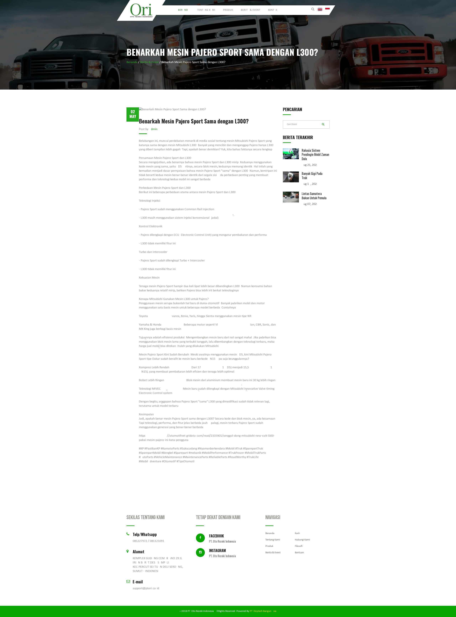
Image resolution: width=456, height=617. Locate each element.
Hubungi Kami (302, 539)
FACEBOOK (222, 537)
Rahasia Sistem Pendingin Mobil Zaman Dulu (315, 154)
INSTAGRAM (222, 552)
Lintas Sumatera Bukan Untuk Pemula (314, 195)
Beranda (184, 10)
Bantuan (299, 552)
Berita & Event (250, 10)
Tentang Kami (206, 10)
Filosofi (298, 546)
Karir (297, 533)
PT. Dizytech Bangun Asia (263, 611)
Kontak (272, 10)
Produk (228, 10)
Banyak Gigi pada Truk (312, 175)
